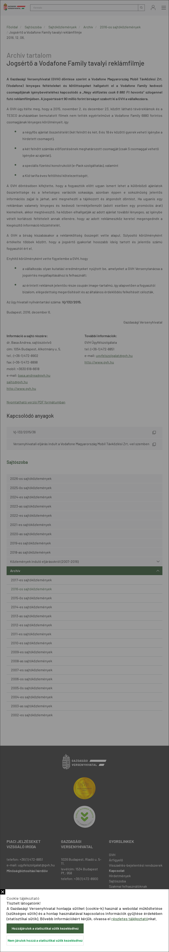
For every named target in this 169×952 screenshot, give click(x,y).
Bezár (2, 891)
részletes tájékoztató (129, 918)
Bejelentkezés (153, 8)
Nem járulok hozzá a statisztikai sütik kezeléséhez (45, 940)
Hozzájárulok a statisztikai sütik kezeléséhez (45, 928)
